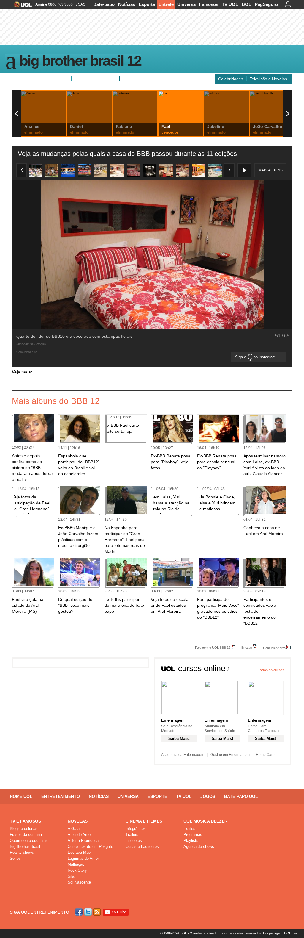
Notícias (126, 4)
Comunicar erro (274, 647)
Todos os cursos (271, 670)
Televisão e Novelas (268, 78)
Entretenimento (60, 796)
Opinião (81, 78)
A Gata (74, 828)
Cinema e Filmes (144, 821)
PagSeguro (266, 4)
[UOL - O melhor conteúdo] (21, 6)
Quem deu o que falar (28, 840)
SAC (82, 4)
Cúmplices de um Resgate (90, 846)
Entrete (166, 4)
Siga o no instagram (256, 357)
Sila (71, 876)
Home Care (265, 755)
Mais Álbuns (271, 170)
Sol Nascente (79, 882)
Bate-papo (104, 4)
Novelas (78, 821)
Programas (192, 834)
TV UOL (230, 4)
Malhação (76, 864)
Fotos (40, 78)
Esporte (147, 4)
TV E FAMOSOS (25, 821)
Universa (186, 4)
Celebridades (230, 78)
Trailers (132, 834)
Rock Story (77, 870)
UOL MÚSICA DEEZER (205, 821)
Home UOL (21, 796)
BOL (246, 4)
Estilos (189, 828)
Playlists (190, 840)
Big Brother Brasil (25, 846)
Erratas (246, 647)
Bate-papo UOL (241, 796)
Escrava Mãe (79, 852)
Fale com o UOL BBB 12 (212, 647)
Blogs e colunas (23, 828)
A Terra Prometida (83, 840)
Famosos (208, 4)
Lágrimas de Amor (83, 858)
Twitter (88, 912)
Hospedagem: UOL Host (281, 933)
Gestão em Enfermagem (230, 755)
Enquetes (60, 78)
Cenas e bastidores (142, 846)
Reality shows (22, 852)
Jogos (207, 796)
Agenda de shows (198, 846)
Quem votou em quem (143, 78)
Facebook (79, 912)
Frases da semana (26, 834)
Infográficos (136, 828)
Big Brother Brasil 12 (80, 62)
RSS (97, 912)
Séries (15, 858)
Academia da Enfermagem (182, 755)
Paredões (108, 78)
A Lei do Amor (80, 834)
